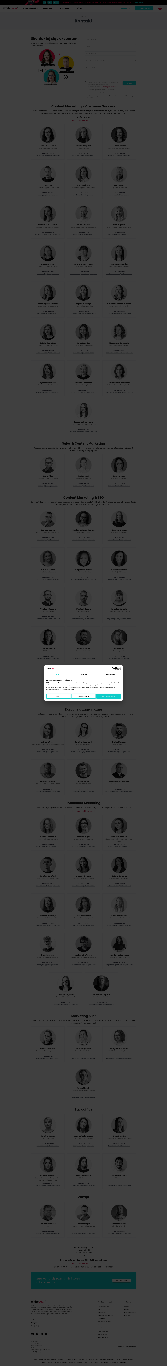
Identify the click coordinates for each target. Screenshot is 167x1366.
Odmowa (58, 696)
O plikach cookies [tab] (109, 674)
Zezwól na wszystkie (108, 696)
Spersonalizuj (82, 696)
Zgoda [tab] (57, 674)
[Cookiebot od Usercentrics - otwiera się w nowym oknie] (113, 668)
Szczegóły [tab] (83, 674)
